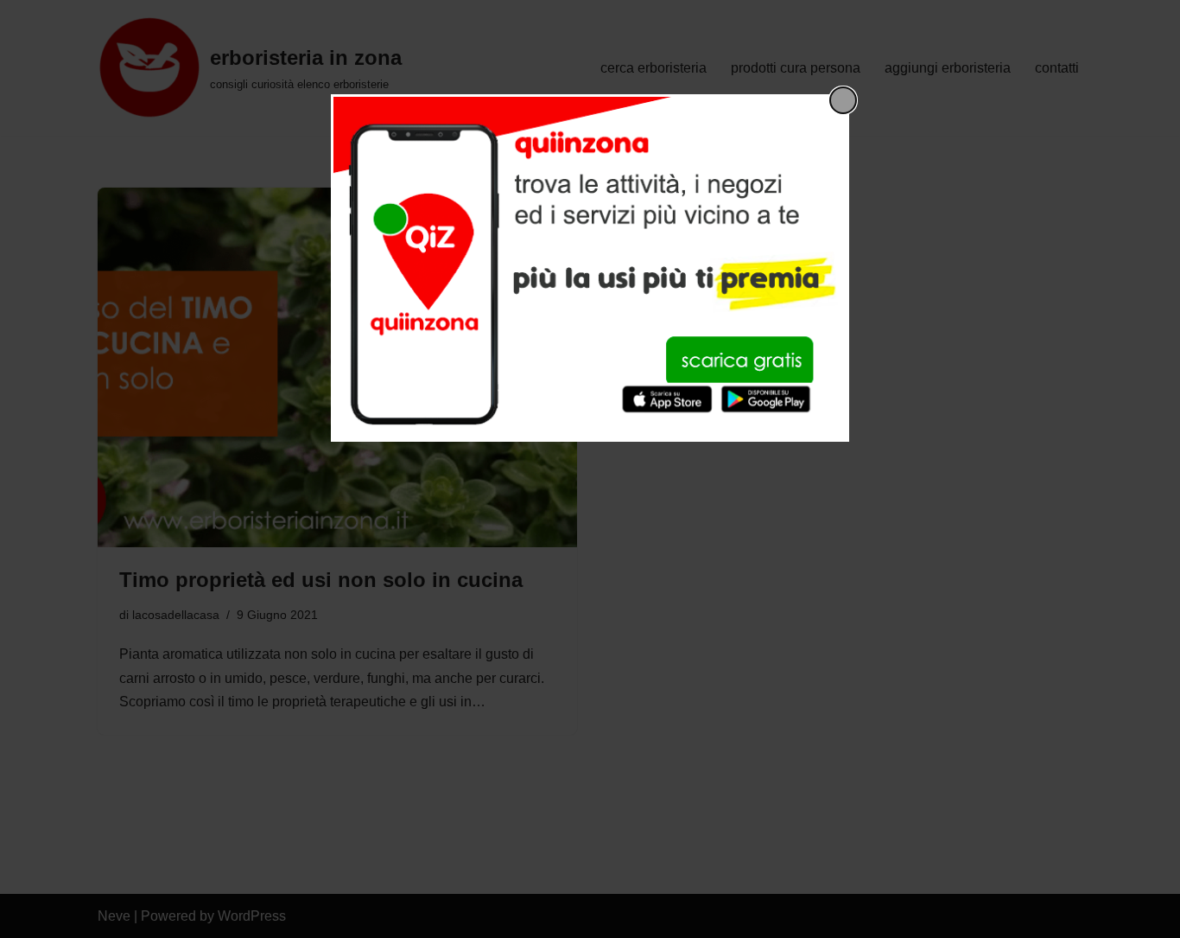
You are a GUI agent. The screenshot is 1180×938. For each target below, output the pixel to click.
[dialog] (590, 268)
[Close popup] (843, 100)
